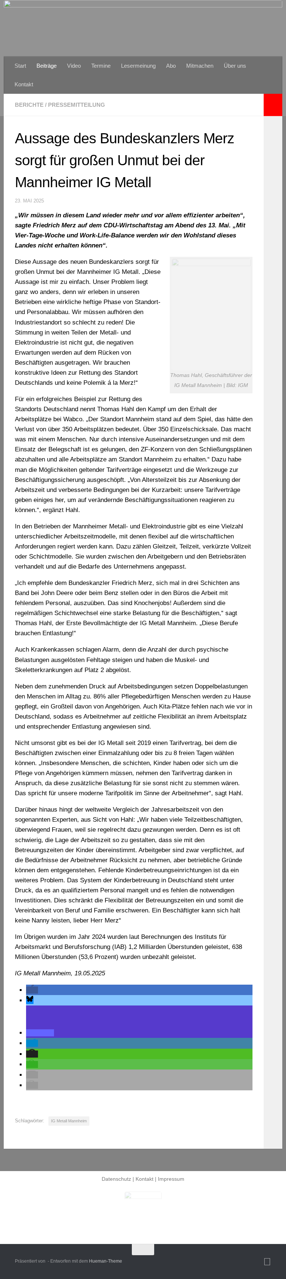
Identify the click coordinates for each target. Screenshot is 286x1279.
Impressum (171, 1179)
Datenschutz (116, 1179)
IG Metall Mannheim (69, 1121)
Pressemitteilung (76, 105)
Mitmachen (199, 66)
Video (74, 66)
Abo (171, 66)
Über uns (235, 66)
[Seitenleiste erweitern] (273, 105)
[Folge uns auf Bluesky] (267, 1262)
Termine (101, 66)
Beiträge (46, 66)
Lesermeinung (138, 66)
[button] (32, 990)
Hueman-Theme (105, 1261)
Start (20, 66)
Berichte (29, 105)
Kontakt (24, 84)
